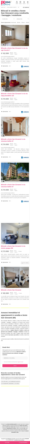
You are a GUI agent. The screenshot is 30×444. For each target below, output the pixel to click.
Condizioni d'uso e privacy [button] (19, 439)
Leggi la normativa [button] (20, 361)
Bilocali (18, 22)
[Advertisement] (15, 212)
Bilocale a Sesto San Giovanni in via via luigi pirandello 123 (14, 94)
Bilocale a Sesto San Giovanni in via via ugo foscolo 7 (14, 49)
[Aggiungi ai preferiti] (10, 66)
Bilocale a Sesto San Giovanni (11, 290)
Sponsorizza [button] (5, 66)
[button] (17, 2)
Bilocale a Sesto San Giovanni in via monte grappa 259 (13, 247)
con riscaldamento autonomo (14, 381)
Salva (15, 365)
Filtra (7, 442)
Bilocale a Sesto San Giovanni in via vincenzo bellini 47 (13, 140)
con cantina (17, 383)
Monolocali (13, 22)
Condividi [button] (26, 7)
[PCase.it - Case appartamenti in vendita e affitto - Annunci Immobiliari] (6, 3)
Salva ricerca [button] (23, 442)
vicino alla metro (4, 381)
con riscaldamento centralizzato (7, 383)
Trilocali (23, 22)
